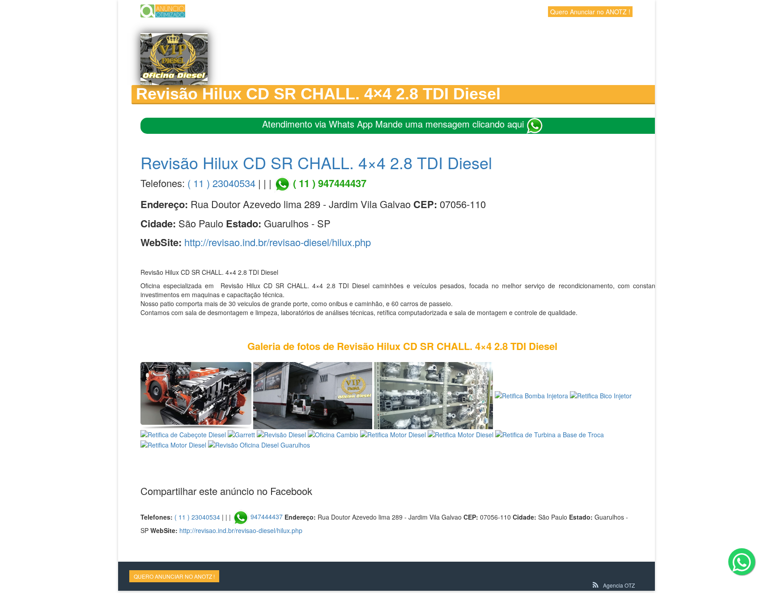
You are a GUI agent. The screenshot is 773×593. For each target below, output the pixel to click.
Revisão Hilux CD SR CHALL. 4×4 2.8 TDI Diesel (316, 162)
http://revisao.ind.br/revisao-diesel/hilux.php (277, 242)
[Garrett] (241, 433)
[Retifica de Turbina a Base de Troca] (433, 394)
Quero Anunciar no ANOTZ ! (590, 11)
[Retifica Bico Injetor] (601, 394)
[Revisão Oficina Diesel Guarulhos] (259, 443)
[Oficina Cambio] (333, 433)
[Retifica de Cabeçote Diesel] (183, 433)
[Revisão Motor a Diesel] (195, 394)
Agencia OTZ (619, 585)
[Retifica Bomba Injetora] (531, 394)
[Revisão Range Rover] (312, 394)
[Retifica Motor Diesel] (393, 433)
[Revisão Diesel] (281, 433)
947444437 (267, 516)
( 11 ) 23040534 (221, 183)
